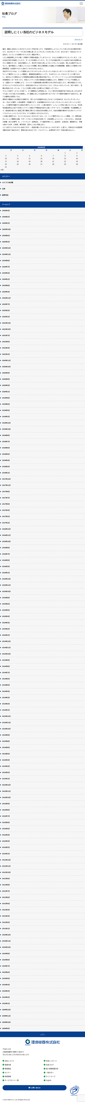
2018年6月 (6, 448)
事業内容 (8, 1065)
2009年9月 (6, 1028)
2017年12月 (6, 479)
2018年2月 (6, 466)
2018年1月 (6, 473)
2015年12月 (6, 579)
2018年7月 (6, 441)
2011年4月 (6, 910)
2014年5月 (6, 685)
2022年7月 (6, 304)
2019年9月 (6, 398)
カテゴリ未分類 (7, 182)
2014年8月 (6, 666)
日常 (3, 189)
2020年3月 (6, 385)
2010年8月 (6, 960)
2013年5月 (6, 754)
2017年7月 (6, 498)
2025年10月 (6, 229)
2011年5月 (6, 903)
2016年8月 (6, 548)
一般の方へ (50, 1072)
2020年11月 (6, 360)
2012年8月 (6, 810)
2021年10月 (6, 329)
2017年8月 (6, 491)
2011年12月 (6, 860)
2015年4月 (6, 616)
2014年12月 (6, 641)
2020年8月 (6, 379)
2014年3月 (6, 697)
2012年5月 (6, 829)
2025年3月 (6, 242)
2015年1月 (6, 635)
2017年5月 (6, 504)
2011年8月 (6, 885)
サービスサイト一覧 (12, 1080)
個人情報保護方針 (52, 1068)
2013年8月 (6, 741)
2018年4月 (6, 460)
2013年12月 (6, 716)
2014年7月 (6, 672)
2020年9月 (6, 373)
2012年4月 (6, 835)
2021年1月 (6, 354)
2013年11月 (6, 722)
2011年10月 (6, 872)
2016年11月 (6, 535)
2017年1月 (6, 523)
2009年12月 (6, 1010)
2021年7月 (6, 335)
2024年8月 (6, 260)
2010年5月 (6, 978)
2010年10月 (6, 947)
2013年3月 (6, 766)
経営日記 (5, 195)
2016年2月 (6, 566)
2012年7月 (6, 816)
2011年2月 (6, 922)
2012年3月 (6, 841)
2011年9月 (6, 878)
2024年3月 (6, 273)
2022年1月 (6, 317)
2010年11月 (6, 941)
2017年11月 (6, 485)
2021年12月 (6, 323)
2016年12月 (6, 529)
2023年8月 (6, 285)
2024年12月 (6, 248)
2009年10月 (6, 1022)
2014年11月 (6, 647)
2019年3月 (6, 416)
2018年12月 (6, 423)
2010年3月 (6, 991)
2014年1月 (6, 710)
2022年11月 (6, 298)
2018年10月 (6, 429)
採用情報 (8, 1076)
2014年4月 (6, 691)
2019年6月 (6, 404)
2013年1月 (6, 779)
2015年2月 (6, 629)
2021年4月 (6, 348)
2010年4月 (6, 985)
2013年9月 (6, 735)
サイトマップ (50, 1076)
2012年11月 (6, 791)
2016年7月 (6, 554)
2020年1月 (6, 392)
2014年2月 (6, 704)
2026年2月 (6, 217)
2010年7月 (6, 966)
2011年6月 (6, 897)
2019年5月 (6, 410)
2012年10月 (6, 797)
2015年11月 (6, 585)
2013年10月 (6, 729)
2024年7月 (6, 267)
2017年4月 (6, 510)
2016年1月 (6, 573)
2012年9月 (6, 804)
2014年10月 (6, 654)
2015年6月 (6, 604)
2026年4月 (6, 210)
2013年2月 (6, 772)
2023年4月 (6, 292)
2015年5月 (6, 610)
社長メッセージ (51, 1061)
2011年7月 (6, 891)
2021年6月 (6, 342)
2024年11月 (6, 254)
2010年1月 (6, 1003)
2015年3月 (6, 623)
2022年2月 (6, 310)
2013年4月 (6, 760)
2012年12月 (6, 785)
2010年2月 (6, 997)
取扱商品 (8, 1068)
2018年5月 (6, 454)
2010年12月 (6, 935)
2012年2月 (6, 847)
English (48, 1080)
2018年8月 (6, 435)
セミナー (8, 1072)
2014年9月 (6, 660)
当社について (9, 1061)
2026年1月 (6, 223)
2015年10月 (6, 591)
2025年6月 (6, 235)
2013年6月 (6, 747)
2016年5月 (6, 560)
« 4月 (2, 170)
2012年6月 (6, 822)
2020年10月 (6, 367)
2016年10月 (6, 541)
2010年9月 (6, 953)
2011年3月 (6, 916)
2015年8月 (6, 598)
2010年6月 (6, 972)
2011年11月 (6, 866)
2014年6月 (6, 679)
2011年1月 (6, 928)
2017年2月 (6, 516)
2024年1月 (6, 279)
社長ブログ (50, 1065)
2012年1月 (6, 854)
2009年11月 (6, 1016)
